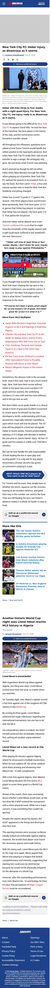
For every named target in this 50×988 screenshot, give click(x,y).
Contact (6, 942)
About (5, 937)
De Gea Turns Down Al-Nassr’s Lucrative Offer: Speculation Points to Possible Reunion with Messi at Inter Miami (24, 360)
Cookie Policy (8, 955)
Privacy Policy (8, 951)
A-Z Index (35, 960)
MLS (40, 780)
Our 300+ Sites (37, 942)
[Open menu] (3, 3)
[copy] (17, 59)
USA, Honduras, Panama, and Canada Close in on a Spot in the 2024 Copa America (23, 349)
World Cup (14, 920)
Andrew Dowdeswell (14, 55)
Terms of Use (36, 951)
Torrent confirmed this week (15, 225)
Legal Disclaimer (38, 955)
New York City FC (16, 600)
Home (4, 600)
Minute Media (14, 971)
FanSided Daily (9, 946)
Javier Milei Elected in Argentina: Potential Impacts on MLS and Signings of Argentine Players (25, 327)
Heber (33, 183)
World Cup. (21, 707)
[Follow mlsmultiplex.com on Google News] (44, 514)
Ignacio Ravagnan (13, 634)
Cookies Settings (10, 965)
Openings (34, 937)
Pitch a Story (36, 946)
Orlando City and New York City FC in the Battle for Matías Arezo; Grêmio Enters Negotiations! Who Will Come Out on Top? (25, 338)
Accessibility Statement (13, 960)
